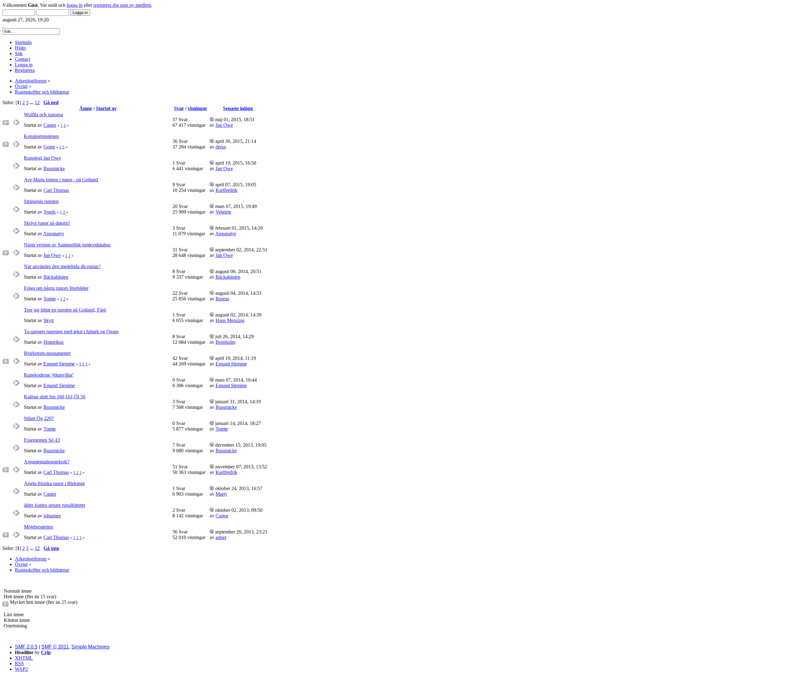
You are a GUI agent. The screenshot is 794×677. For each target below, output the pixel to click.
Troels (49, 212)
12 (37, 102)
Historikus (53, 342)
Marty (221, 494)
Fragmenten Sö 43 (42, 440)
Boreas (222, 298)
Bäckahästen (55, 277)
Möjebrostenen (38, 526)
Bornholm (225, 342)
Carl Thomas (56, 190)
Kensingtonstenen (41, 136)
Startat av (106, 108)
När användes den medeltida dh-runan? (62, 266)
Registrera (25, 70)
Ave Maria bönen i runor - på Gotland (61, 179)
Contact (22, 59)
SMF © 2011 (55, 646)
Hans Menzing (230, 320)
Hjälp (20, 48)
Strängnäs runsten (41, 201)
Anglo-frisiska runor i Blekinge (54, 483)
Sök (19, 53)
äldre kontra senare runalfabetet (54, 505)
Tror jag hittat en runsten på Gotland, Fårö (65, 309)
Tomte (49, 298)
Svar (179, 108)
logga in (75, 5)
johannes (52, 515)
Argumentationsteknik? (46, 461)
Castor (49, 125)
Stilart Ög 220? (39, 418)
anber (221, 537)
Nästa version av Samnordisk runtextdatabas (67, 244)
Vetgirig (223, 212)
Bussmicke (54, 168)
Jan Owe (224, 125)
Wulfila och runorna (43, 114)
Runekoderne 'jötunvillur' (49, 375)
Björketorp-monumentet (47, 353)
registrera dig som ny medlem (122, 5)
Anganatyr (53, 233)
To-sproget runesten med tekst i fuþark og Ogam (71, 331)
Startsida (23, 42)
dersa (221, 146)
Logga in (24, 64)
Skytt (48, 320)
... (32, 102)
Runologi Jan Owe (42, 158)
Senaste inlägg (238, 108)
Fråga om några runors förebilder (56, 288)
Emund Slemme (59, 363)
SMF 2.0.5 (26, 646)
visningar (197, 108)
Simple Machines (90, 646)
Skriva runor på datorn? (47, 223)
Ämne (85, 108)
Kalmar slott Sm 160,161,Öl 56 (54, 396)
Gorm (49, 146)
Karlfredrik (226, 190)
